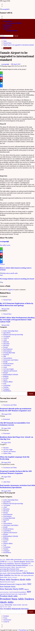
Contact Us (6, 622)
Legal (5, 367)
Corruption (6, 336)
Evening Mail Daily (9, 353)
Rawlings (2, 605)
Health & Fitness (8, 364)
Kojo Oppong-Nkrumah (27, 575)
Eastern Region (19, 561)
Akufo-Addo (2, 559)
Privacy (5, 618)
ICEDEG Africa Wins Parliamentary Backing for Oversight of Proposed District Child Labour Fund (17, 319)
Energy (5, 347)
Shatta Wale (24, 605)
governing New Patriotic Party (9, 569)
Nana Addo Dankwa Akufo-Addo (15, 579)
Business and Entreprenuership (13, 334)
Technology (6, 385)
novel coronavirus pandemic (17, 592)
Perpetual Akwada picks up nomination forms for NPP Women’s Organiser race (15, 409)
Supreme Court (3, 606)
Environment (7, 351)
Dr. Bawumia (10, 561)
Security (5, 378)
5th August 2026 (6, 462)
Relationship (8, 605)
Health (5, 362)
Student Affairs (8, 382)
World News (7, 27)
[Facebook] (17, 75)
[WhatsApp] (17, 73)
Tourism (5, 387)
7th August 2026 (6, 428)
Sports (5, 380)
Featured (6, 354)
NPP (29, 591)
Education (6, 344)
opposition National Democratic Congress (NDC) (13, 594)
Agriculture (7, 333)
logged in (11, 290)
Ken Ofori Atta (15, 575)
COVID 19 (3, 562)
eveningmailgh (5, 64)
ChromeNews (22, 630)
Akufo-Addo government (14, 559)
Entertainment (7, 25)
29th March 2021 (15, 64)
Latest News (7, 365)
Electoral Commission (7, 563)
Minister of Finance (12, 577)
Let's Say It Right (8, 369)
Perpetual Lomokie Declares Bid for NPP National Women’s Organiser (16, 472)
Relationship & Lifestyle (10, 374)
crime (5, 340)
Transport (6, 389)
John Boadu (3, 573)
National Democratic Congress (7, 582)
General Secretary (5, 567)
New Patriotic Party (7, 586)
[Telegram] (17, 83)
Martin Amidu (3, 577)
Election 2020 (30, 561)
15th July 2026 (5, 309)
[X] (17, 80)
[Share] (17, 86)
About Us (6, 29)
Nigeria (26, 589)
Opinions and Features (10, 371)
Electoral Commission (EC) (23, 563)
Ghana (13, 567)
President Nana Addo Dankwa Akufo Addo (17, 600)
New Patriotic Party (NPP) (12, 589)
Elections (6, 345)
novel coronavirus (4, 592)
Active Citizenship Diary (10, 331)
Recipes (5, 373)
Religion (5, 376)
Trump (9, 606)
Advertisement (7, 620)
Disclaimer (6, 616)
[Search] (0, 34)
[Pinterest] (17, 78)
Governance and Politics (14, 23)
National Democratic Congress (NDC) (13, 584)
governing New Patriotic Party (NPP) (11, 571)
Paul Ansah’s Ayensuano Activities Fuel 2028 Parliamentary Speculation (17, 486)
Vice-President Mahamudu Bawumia (14, 608)
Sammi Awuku (17, 605)
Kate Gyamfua (5, 575)
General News (7, 21)
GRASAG (26, 571)
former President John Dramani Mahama (14, 565)
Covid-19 (6, 338)
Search (31, 394)
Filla (4, 356)
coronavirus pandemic (27, 559)
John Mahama (28, 573)
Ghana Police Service (21, 567)
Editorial (6, 342)
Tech (4, 383)
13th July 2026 (5, 325)
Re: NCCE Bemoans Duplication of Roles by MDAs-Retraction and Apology (16, 304)
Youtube (3, 38)
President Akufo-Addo (9, 596)
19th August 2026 (6, 414)
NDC (29, 584)
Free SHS (31, 565)
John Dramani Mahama (14, 573)
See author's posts (5, 245)
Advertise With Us (12, 31)
